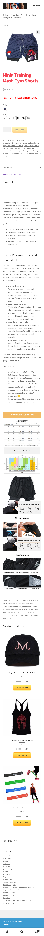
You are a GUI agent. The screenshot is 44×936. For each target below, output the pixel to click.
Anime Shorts (26, 15)
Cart (33, 930)
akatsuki (10, 148)
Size (4, 114)
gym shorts (23, 151)
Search (22, 932)
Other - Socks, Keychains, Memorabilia (25, 146)
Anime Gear (15, 15)
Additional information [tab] (12, 174)
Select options (22, 687)
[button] (38, 32)
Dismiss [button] (6, 924)
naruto (5, 154)
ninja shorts (24, 154)
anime (28, 148)
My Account (7, 932)
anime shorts (13, 151)
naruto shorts (14, 154)
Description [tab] (7, 167)
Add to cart (19, 130)
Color (5, 105)
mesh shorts (32, 151)
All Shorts (14, 143)
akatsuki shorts (20, 148)
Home (7, 15)
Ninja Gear (6, 146)
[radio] (5, 109)
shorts (31, 154)
